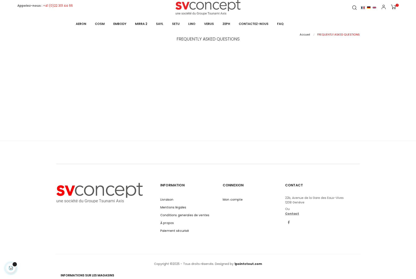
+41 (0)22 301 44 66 (58, 5)
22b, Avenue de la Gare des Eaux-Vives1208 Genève (314, 200)
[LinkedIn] (297, 220)
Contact (292, 213)
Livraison (166, 199)
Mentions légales (173, 207)
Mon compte (233, 199)
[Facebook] (289, 222)
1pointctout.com (248, 264)
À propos (167, 223)
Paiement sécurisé (174, 231)
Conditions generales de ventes (184, 215)
